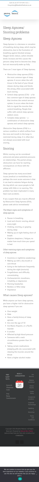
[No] (36, 474)
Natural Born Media (27, 431)
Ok (20, 479)
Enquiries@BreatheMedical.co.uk (19, 5)
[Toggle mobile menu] (35, 11)
